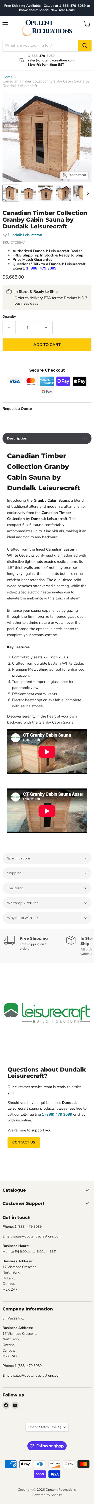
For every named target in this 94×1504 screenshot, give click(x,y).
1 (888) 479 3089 (28, 1226)
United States (44, 1427)
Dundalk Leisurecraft (25, 234)
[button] (47, 438)
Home (8, 77)
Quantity (9, 317)
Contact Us (23, 1142)
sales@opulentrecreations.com (37, 1236)
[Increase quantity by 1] (46, 327)
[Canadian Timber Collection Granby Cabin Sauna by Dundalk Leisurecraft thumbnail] (11, 193)
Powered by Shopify (47, 1495)
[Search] (84, 45)
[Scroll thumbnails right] (87, 193)
